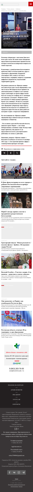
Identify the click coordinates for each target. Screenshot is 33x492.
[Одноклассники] (11, 153)
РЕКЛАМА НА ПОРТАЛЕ (15, 385)
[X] (17, 153)
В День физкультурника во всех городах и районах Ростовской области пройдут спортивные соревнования (16, 184)
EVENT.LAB (16, 399)
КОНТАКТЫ (16, 404)
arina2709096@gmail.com (16, 455)
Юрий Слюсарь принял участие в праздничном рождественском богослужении (13, 214)
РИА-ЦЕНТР (16, 394)
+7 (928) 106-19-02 (16, 442)
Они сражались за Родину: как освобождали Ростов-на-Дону (12, 302)
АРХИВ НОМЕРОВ (16, 390)
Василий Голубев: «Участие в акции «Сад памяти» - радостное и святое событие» (16, 273)
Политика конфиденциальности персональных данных (16, 485)
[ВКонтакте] (4, 153)
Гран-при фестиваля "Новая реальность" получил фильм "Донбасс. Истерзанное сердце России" (16, 245)
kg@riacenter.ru (16, 446)
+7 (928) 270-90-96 (16, 451)
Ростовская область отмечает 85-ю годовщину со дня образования (13, 331)
